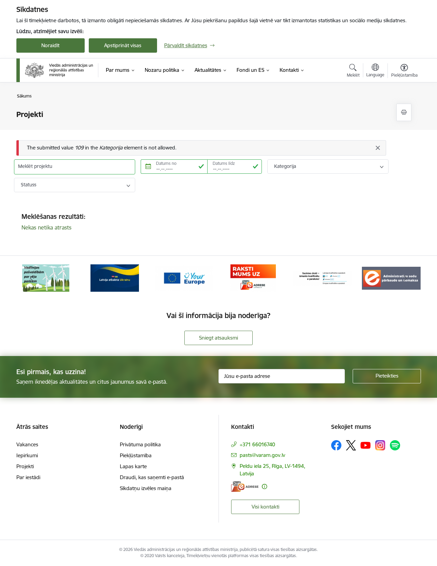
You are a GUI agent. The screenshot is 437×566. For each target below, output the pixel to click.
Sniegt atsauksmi (218, 337)
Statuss (28, 185)
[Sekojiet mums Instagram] (380, 445)
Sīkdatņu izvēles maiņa (145, 488)
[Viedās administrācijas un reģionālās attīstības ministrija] (59, 70)
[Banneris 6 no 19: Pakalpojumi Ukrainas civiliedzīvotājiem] (114, 277)
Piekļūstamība (136, 455)
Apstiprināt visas (122, 45)
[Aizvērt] (378, 148)
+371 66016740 (257, 444)
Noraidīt (50, 45)
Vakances (27, 444)
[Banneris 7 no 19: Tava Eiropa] (184, 277)
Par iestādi (28, 477)
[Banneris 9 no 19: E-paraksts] (322, 277)
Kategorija (285, 166)
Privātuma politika (140, 444)
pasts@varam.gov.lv (262, 455)
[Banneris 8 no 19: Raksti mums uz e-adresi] (253, 277)
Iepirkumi (27, 455)
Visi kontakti (265, 506)
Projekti (25, 466)
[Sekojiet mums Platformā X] (351, 445)
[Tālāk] (405, 278)
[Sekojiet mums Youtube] (366, 445)
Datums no (166, 163)
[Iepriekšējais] (32, 278)
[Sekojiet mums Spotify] (395, 445)
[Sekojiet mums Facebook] (336, 445)
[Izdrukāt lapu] (404, 112)
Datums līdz (224, 163)
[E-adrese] (244, 486)
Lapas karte (133, 466)
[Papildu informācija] (264, 486)
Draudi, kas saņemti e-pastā (152, 477)
